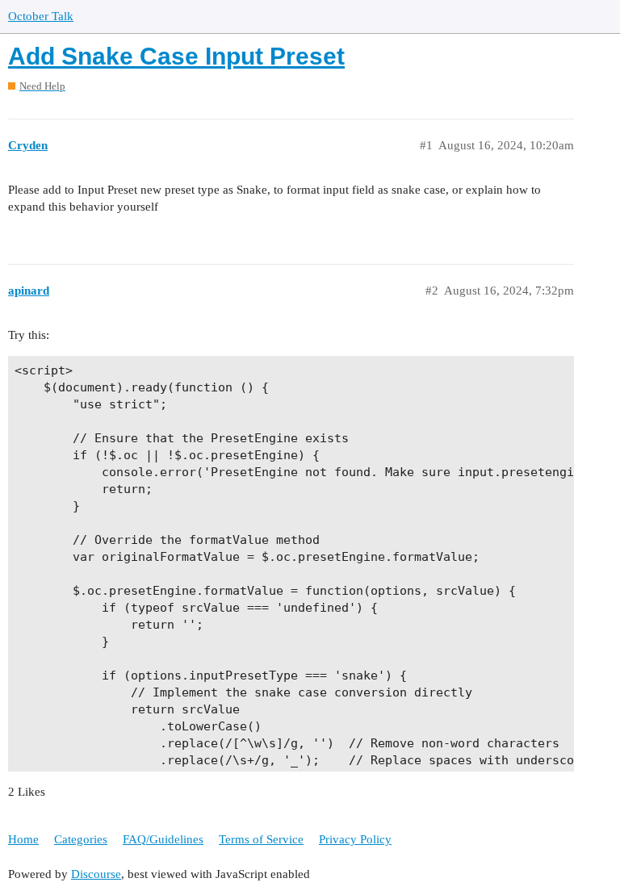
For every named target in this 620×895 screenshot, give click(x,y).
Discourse (96, 874)
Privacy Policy (355, 839)
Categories (80, 839)
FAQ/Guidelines (163, 839)
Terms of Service (261, 839)
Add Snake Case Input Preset (176, 56)
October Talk (40, 16)
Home (23, 839)
